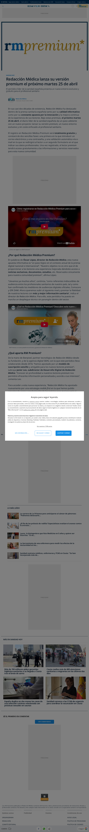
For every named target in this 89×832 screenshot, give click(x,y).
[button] (44, 426)
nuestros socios (34, 401)
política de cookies (29, 410)
